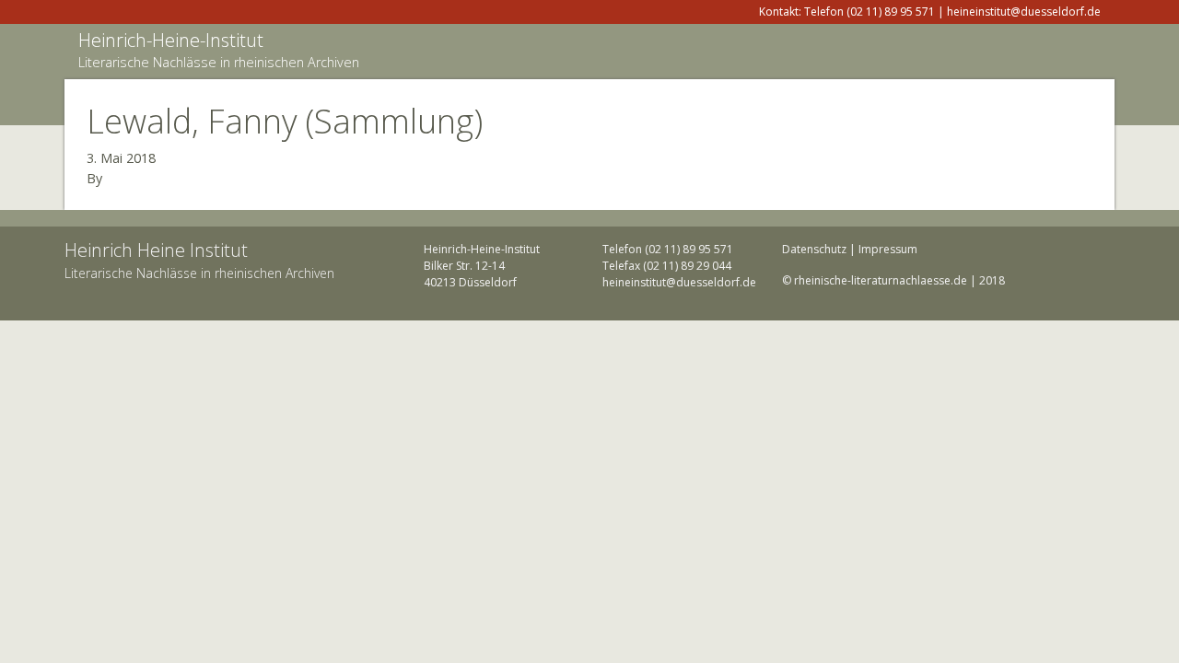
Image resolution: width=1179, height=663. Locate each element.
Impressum (887, 249)
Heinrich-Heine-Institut (170, 40)
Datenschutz (814, 249)
